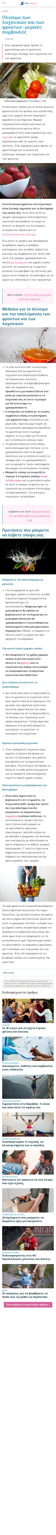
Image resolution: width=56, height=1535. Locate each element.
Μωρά (4, 1291)
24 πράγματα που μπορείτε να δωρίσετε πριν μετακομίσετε (23, 1219)
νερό (5, 137)
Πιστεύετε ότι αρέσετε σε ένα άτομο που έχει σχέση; (27, 1181)
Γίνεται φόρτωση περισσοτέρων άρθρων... (28, 1305)
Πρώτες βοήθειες (10, 1063)
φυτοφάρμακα (19, 262)
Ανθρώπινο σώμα (10, 1253)
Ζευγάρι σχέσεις (10, 1177)
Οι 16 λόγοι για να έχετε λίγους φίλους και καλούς (24, 1029)
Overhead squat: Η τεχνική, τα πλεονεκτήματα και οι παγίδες (23, 1143)
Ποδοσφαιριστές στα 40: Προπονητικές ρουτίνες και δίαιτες (26, 1257)
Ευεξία (5, 11)
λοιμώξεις (11, 816)
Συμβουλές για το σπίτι (13, 1215)
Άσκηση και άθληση (11, 1101)
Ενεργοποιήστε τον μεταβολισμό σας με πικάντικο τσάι (29, 516)
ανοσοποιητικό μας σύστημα (19, 234)
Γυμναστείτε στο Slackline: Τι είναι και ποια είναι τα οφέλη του (26, 1105)
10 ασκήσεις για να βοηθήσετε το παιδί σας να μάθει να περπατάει (25, 1295)
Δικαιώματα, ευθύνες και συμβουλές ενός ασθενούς (27, 1067)
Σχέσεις (6, 1025)
